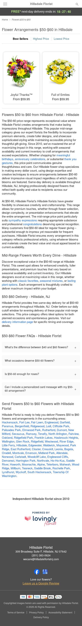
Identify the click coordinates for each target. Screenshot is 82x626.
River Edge (66, 441)
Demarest (8, 460)
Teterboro (52, 464)
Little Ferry (8, 445)
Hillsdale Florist (41, 3)
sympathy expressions (23, 220)
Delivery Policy (41, 617)
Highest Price (41, 39)
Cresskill (47, 449)
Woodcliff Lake (36, 457)
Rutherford (48, 430)
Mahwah (65, 464)
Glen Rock (22, 441)
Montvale (18, 453)
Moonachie (29, 464)
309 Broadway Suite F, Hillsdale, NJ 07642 (41, 551)
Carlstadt (20, 457)
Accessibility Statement (60, 612)
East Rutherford (20, 449)
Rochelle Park (61, 468)
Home (5, 19)
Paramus (7, 426)
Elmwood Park (31, 430)
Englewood (51, 422)
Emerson (31, 453)
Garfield (65, 422)
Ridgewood (37, 426)
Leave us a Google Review (41, 583)
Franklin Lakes (44, 437)
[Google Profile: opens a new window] (45, 571)
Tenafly (42, 434)
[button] (74, 617)
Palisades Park (11, 430)
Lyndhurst (8, 472)
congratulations (32, 224)
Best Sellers (20, 39)
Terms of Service (15, 612)
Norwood (7, 457)
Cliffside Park (61, 426)
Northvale (43, 460)
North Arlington (57, 434)
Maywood (62, 445)
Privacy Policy (36, 612)
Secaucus (18, 434)
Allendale (62, 453)
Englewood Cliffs (57, 457)
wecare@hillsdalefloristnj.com (41, 559)
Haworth (15, 464)
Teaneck (27, 468)
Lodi (48, 426)
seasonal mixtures (51, 281)
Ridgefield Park (23, 437)
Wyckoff (21, 472)
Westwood (51, 441)
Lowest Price (61, 39)
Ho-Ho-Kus (58, 460)
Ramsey (31, 434)
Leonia (59, 449)
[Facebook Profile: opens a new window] (36, 571)
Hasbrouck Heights (66, 437)
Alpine (41, 464)
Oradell (6, 453)
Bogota (68, 449)
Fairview (73, 434)
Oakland (7, 437)
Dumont (62, 430)
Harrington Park (25, 460)
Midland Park (46, 453)
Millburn (15, 468)
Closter (36, 449)
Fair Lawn (37, 422)
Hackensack (10, 422)
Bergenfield (22, 426)
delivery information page (17, 322)
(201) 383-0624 (41, 555)
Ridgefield (37, 441)
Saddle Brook (42, 468)
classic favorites (28, 281)
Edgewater (35, 445)
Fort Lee (24, 422)
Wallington (8, 441)
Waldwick (49, 445)
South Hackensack (39, 472)
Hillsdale (21, 445)
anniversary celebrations (30, 159)
